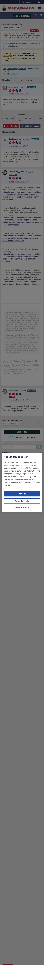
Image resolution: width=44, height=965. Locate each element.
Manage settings (22, 507)
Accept (22, 493)
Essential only (22, 501)
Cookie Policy (26, 470)
